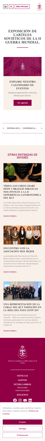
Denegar (22, 428)
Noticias (22, 376)
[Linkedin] (30, 400)
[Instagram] (20, 400)
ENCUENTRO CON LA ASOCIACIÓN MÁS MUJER (18, 250)
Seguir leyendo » (10, 216)
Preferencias (22, 435)
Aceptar (22, 422)
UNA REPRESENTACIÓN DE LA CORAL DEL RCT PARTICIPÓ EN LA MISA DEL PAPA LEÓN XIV (22, 307)
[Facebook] (15, 400)
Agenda (22, 380)
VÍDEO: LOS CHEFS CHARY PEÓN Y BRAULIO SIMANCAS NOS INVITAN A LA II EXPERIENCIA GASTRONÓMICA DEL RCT (22, 192)
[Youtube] (25, 400)
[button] (5, 6)
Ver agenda (22, 102)
